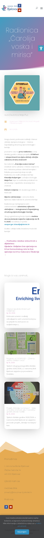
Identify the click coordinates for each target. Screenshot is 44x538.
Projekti (36, 121)
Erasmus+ (14, 121)
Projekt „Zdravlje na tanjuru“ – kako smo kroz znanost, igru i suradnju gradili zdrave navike (21, 410)
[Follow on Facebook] (19, 5)
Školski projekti (16, 123)
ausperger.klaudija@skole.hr (17, 224)
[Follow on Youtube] (19, 10)
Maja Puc (24, 114)
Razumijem (22, 532)
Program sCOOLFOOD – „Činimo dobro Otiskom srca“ (21, 359)
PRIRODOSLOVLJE (25, 121)
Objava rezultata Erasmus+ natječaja (18, 310)
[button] (41, 48)
